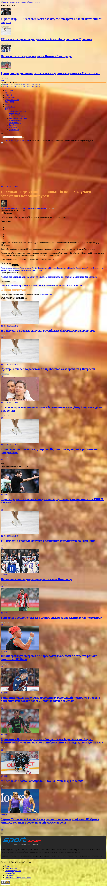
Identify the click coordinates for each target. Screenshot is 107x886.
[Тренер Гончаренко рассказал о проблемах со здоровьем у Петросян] (20, 362)
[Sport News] (20, 2)
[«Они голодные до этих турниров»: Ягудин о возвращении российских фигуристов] (20, 442)
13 (2, 625)
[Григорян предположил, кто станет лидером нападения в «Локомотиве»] (6, 68)
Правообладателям (13, 871)
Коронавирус (14, 113)
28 (2, 830)
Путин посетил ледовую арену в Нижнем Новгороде (36, 56)
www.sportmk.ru (18, 263)
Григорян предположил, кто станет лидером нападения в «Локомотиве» (50, 73)
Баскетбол (10, 97)
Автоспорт (10, 106)
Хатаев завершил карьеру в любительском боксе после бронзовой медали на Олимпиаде (49, 277)
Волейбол (9, 102)
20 (2, 376)
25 (2, 459)
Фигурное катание (17, 116)
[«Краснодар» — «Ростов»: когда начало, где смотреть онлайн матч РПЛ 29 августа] (6, 14)
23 (2, 418)
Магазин (9, 90)
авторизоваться (45, 294)
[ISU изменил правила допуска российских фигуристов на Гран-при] (6, 34)
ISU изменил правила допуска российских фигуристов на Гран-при (46, 39)
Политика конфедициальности (18, 877)
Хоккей (8, 95)
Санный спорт (15, 123)
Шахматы (13, 127)
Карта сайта (10, 873)
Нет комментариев (38, 208)
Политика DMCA (11, 868)
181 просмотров (7, 208)
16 (2, 586)
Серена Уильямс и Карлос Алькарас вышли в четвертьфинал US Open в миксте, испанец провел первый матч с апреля (50, 821)
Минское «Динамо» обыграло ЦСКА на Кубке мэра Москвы (42, 781)
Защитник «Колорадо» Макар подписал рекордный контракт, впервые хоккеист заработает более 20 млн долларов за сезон (50, 699)
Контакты (9, 875)
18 (2, 666)
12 (2, 510)
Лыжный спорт (15, 120)
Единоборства (12, 100)
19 (2, 338)
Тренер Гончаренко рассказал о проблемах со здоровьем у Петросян (48, 369)
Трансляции (14, 130)
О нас (7, 866)
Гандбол (12, 125)
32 (2, 788)
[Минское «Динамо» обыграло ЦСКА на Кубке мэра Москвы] (20, 774)
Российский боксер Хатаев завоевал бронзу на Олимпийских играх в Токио (41, 285)
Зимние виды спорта (18, 111)
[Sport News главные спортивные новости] (22, 845)
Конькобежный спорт (18, 118)
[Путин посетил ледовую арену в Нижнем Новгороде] (6, 51)
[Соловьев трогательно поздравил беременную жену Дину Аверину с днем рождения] (20, 400)
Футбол (8, 93)
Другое (8, 109)
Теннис (8, 104)
